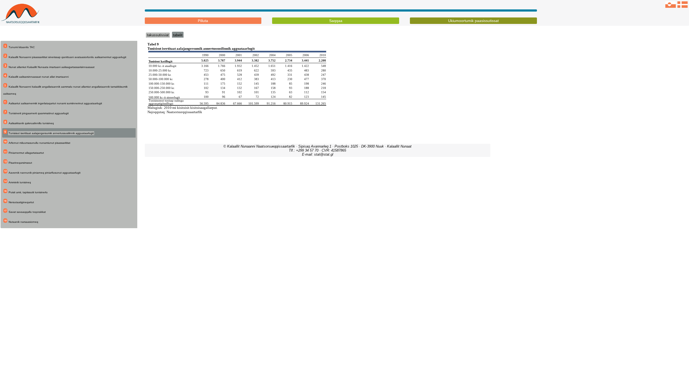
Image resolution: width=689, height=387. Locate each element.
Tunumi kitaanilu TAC (22, 47)
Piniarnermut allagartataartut (26, 152)
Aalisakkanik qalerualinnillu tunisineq (31, 123)
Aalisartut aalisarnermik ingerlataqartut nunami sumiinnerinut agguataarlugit (55, 103)
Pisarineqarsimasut (20, 162)
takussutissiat (158, 35)
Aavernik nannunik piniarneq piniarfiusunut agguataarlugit (44, 172)
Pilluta (203, 21)
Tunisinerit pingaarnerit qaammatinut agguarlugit (39, 113)
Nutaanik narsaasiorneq (23, 221)
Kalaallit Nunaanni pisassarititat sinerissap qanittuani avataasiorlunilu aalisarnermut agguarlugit (67, 57)
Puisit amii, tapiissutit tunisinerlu (28, 192)
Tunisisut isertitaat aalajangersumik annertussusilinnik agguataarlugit (51, 133)
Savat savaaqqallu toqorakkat (27, 211)
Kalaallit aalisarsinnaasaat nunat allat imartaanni (39, 76)
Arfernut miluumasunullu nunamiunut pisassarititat (39, 142)
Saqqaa (335, 21)
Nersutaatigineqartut (21, 202)
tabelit (177, 35)
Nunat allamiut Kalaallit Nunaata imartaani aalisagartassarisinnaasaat (51, 67)
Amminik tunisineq (20, 182)
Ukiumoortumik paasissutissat (473, 21)
